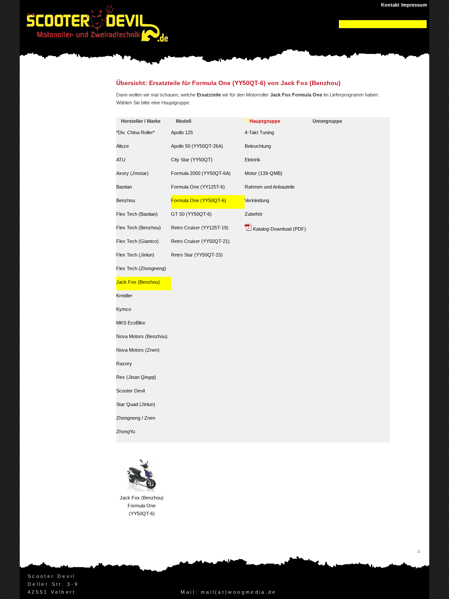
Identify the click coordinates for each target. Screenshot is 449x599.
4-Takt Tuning (259, 132)
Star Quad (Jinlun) (135, 404)
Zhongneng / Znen (135, 418)
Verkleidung (257, 200)
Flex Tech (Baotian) (137, 214)
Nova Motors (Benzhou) (141, 336)
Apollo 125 (182, 132)
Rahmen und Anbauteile (270, 186)
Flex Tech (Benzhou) (138, 227)
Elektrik (252, 159)
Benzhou (125, 200)
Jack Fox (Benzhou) (138, 282)
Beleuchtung (258, 146)
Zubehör (254, 214)
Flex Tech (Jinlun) (135, 254)
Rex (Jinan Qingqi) (136, 377)
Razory (124, 363)
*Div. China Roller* (135, 132)
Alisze (122, 146)
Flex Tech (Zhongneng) (141, 268)
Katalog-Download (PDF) (279, 229)
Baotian (124, 186)
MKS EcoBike (130, 322)
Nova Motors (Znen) (138, 350)
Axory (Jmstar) (132, 173)
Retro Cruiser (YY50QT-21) (200, 241)
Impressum (414, 4)
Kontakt (390, 4)
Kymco (123, 309)
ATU (120, 159)
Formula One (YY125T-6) (198, 186)
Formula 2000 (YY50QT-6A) (201, 173)
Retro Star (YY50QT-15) (197, 254)
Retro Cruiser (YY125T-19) (199, 227)
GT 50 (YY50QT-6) (191, 214)
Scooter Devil (130, 390)
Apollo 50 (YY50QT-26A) (197, 146)
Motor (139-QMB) (263, 173)
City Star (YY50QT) (192, 159)
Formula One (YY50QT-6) (198, 200)
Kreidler (124, 295)
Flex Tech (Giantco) (137, 241)
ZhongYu (125, 431)
